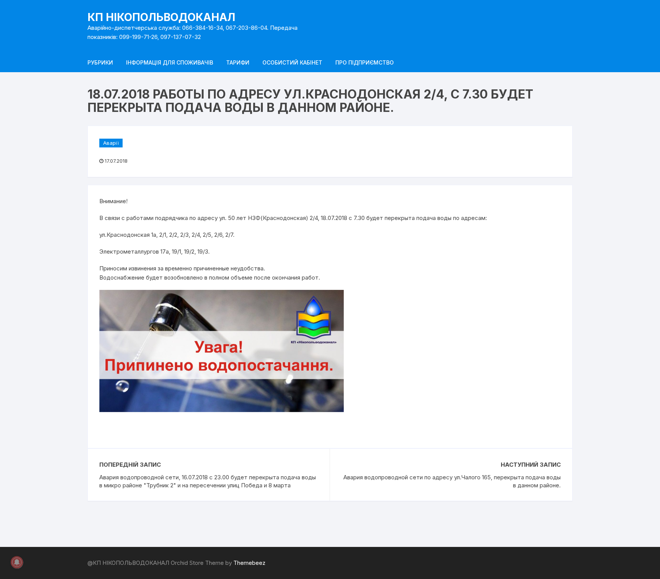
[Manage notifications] (17, 562)
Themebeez (249, 562)
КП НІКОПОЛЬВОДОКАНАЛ (161, 17)
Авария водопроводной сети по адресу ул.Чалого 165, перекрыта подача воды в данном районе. (452, 481)
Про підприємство (364, 62)
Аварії (111, 143)
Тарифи (237, 62)
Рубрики (100, 62)
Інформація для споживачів (169, 62)
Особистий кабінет (292, 62)
